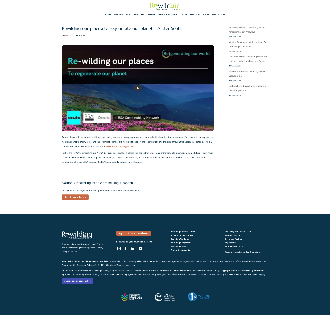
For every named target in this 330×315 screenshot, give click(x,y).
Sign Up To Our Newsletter (133, 233)
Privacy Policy (198, 270)
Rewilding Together (144, 15)
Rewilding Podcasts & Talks (238, 231)
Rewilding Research (180, 246)
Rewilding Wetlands (180, 239)
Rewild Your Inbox (75, 197)
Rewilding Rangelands (181, 242)
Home (108, 15)
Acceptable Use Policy (180, 270)
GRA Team (68, 35)
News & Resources (199, 15)
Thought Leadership (180, 250)
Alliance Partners (167, 15)
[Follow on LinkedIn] (132, 248)
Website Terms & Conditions (155, 270)
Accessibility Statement (253, 270)
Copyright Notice (229, 270)
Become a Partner (233, 239)
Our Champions (253, 252)
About (183, 15)
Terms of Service (252, 274)
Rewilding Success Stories (183, 231)
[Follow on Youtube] (140, 248)
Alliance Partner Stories (182, 235)
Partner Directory (233, 235)
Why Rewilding (122, 15)
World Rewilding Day (235, 246)
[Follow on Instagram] (119, 248)
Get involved (219, 15)
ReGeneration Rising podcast (120, 146)
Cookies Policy (213, 270)
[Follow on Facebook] (125, 248)
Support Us (230, 242)
